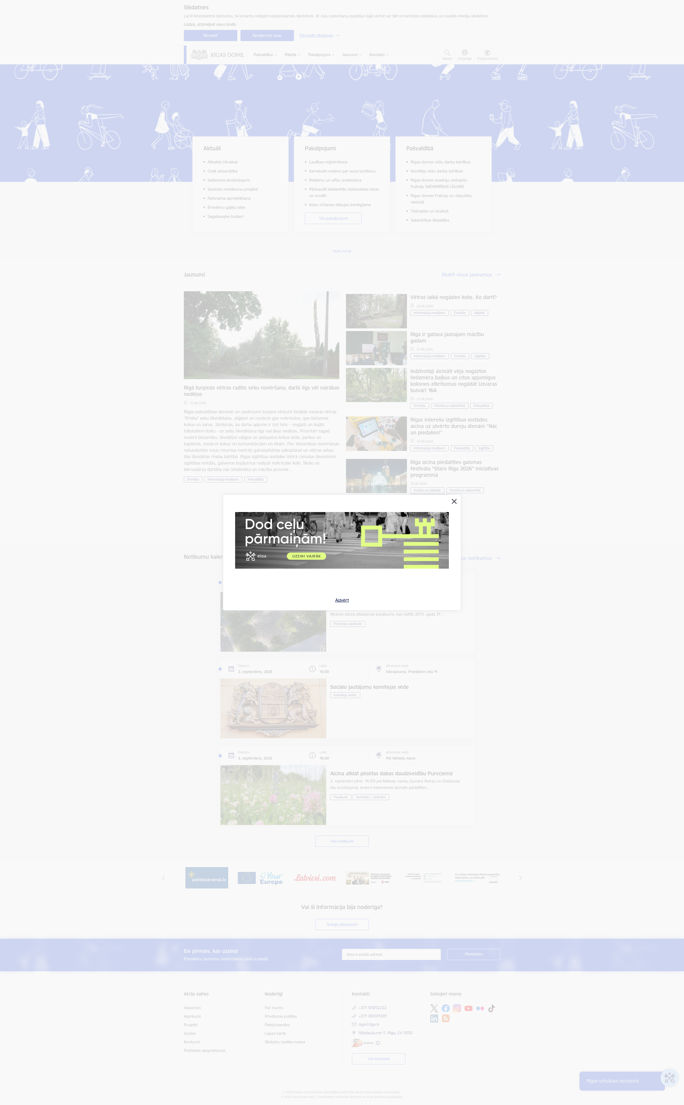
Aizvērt (342, 600)
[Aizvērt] (454, 501)
